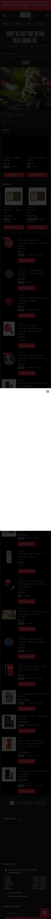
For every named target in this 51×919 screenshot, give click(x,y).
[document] (25, 459)
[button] (48, 391)
